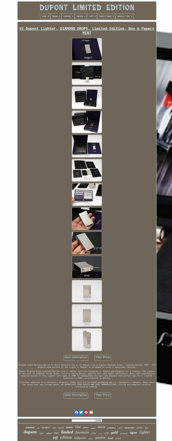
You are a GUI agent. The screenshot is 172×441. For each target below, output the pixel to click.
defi (38, 428)
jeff (55, 437)
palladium (112, 428)
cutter (120, 428)
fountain (82, 432)
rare (56, 432)
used (54, 428)
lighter (145, 432)
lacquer (46, 427)
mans (85, 427)
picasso (123, 433)
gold (114, 432)
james (69, 427)
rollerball (29, 427)
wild (106, 432)
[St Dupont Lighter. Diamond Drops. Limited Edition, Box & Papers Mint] (86, 49)
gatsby (140, 427)
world (100, 433)
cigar (41, 433)
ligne (133, 432)
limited (67, 432)
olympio (93, 428)
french (61, 428)
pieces (49, 433)
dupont (30, 431)
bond (110, 438)
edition (66, 437)
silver (146, 428)
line (78, 427)
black (101, 427)
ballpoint (80, 437)
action (94, 433)
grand (118, 438)
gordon (100, 437)
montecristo (129, 428)
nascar (90, 438)
